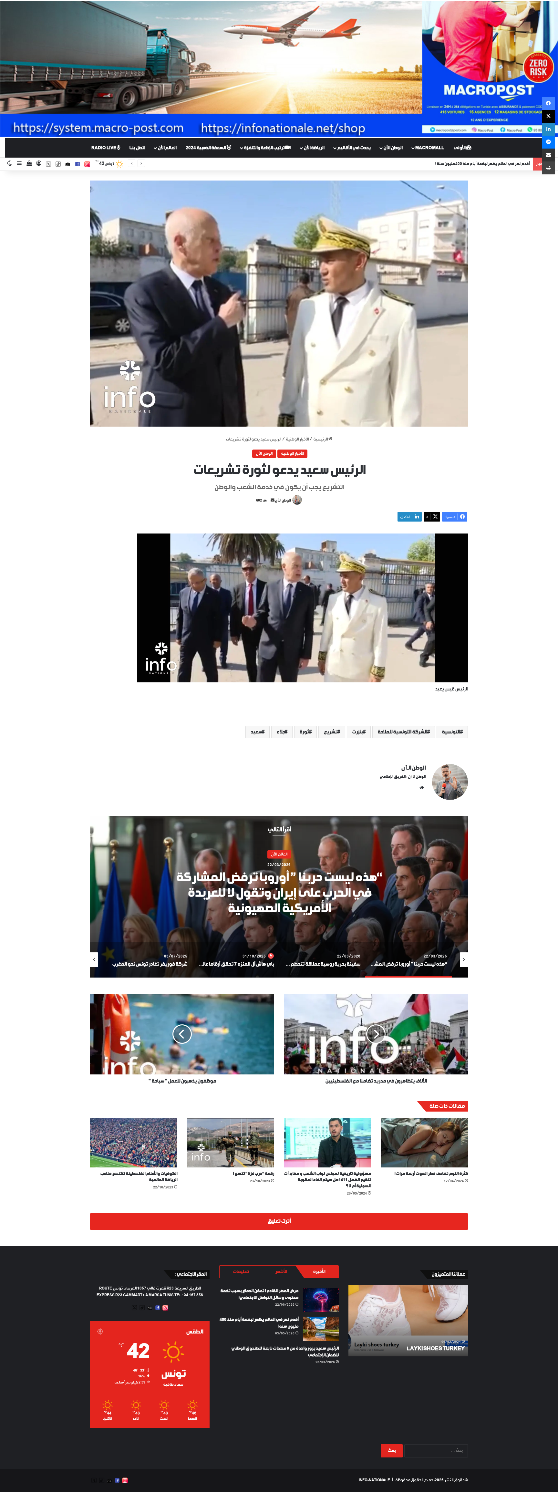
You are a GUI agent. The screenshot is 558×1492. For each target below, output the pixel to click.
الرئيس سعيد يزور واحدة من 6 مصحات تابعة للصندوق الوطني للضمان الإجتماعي (466, 164)
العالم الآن (167, 147)
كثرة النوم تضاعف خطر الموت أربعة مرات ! (431, 1173)
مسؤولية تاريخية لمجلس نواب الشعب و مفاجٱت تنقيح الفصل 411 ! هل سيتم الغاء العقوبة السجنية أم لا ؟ (327, 1179)
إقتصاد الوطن (279, 862)
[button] (279, 304)
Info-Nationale (374, 1480)
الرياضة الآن (314, 147)
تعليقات (241, 1271)
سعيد (256, 732)
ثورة (304, 732)
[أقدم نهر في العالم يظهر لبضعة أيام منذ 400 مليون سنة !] (321, 1329)
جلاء (280, 732)
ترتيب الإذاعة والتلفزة (264, 147)
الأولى (459, 147)
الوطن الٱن (283, 501)
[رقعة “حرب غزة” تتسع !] (230, 1142)
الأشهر (281, 1271)
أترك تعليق (279, 1221)
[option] (279, 897)
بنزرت (357, 732)
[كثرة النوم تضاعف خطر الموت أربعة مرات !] (424, 1142)
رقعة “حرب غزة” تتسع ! (253, 1173)
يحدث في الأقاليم (353, 147)
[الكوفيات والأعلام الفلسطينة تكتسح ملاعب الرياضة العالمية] (133, 1142)
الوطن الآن (392, 147)
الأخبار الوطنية (297, 439)
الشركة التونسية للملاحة (402, 732)
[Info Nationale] (279, 69)
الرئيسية (320, 439)
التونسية (451, 732)
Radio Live (104, 147)
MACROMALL (429, 147)
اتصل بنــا (137, 147)
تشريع (330, 732)
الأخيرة (319, 1271)
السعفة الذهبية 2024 (206, 147)
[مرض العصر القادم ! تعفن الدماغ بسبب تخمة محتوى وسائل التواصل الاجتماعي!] (321, 1300)
